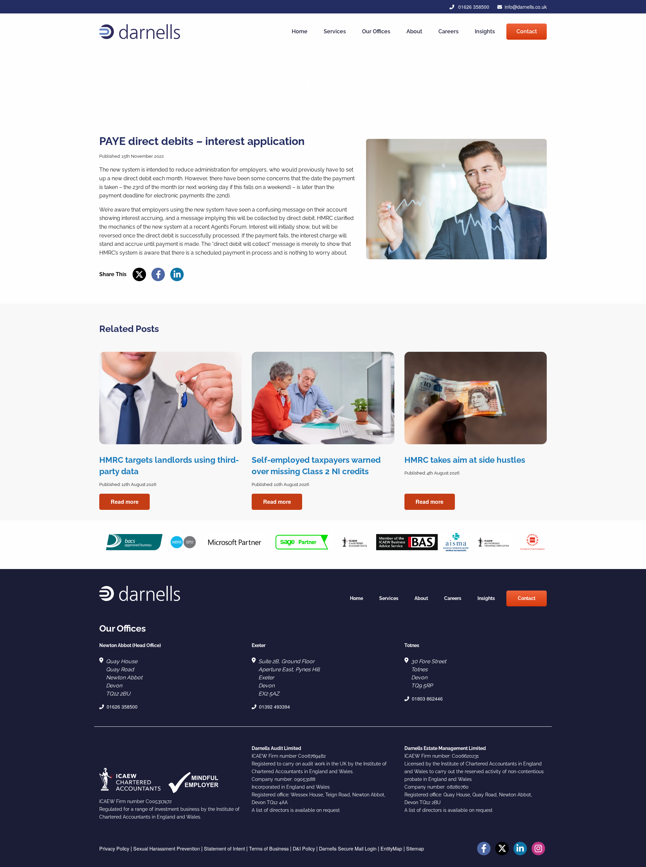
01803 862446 (427, 698)
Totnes (411, 645)
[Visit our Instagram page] (538, 849)
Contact (526, 31)
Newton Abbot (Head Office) (130, 645)
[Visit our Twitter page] (502, 849)
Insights (485, 31)
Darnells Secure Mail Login (347, 848)
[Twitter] (139, 275)
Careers (448, 31)
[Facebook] (158, 275)
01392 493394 (274, 706)
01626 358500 (473, 6)
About (414, 31)
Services (335, 31)
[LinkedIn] (177, 275)
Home (300, 31)
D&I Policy (304, 848)
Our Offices (376, 31)
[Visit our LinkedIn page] (520, 849)
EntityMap (391, 848)
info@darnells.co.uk (526, 6)
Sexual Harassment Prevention (166, 848)
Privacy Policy (114, 848)
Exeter (258, 645)
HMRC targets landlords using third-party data (169, 465)
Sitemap (415, 848)
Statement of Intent (224, 848)
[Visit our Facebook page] (483, 849)
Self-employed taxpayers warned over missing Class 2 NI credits (316, 465)
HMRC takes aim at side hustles (464, 460)
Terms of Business (269, 848)
